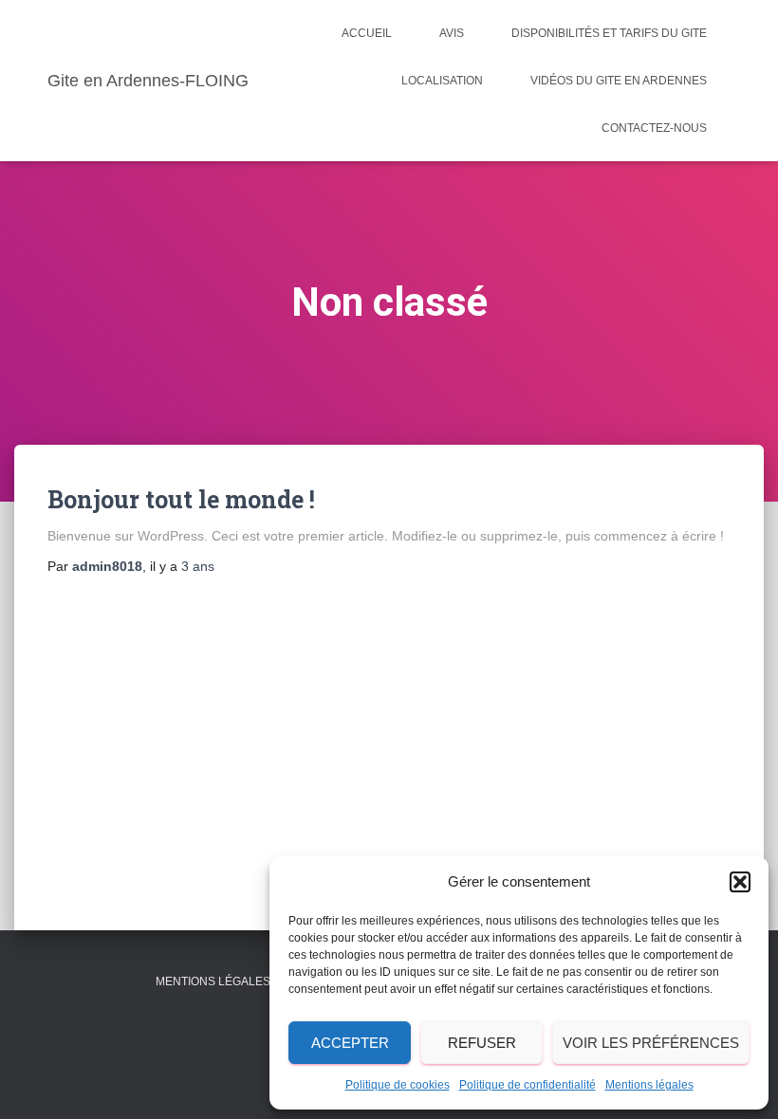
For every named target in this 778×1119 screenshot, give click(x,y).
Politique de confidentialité (527, 1084)
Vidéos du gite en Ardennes (618, 80)
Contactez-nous (654, 128)
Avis (451, 33)
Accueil (367, 33)
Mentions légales (649, 1084)
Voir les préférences (651, 1043)
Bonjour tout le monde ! (181, 499)
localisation (442, 80)
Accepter (350, 1043)
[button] (740, 881)
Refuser (482, 1043)
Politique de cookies (397, 1084)
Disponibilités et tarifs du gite (609, 33)
